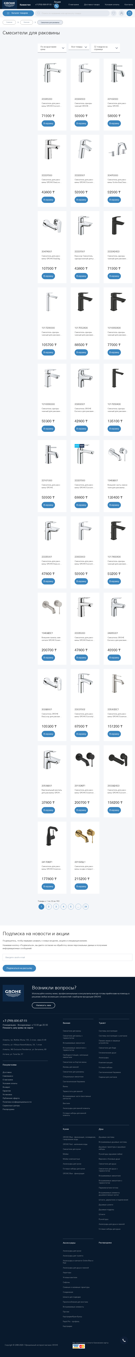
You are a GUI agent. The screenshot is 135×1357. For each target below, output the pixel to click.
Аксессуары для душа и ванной (112, 1224)
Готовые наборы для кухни (74, 1169)
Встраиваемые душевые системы (113, 1142)
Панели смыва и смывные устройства (109, 1042)
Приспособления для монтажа (75, 1302)
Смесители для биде (107, 1048)
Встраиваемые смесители (74, 1043)
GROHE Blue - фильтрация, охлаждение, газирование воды (79, 1138)
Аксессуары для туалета (73, 1256)
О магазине (8, 1080)
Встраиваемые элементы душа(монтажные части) (109, 1194)
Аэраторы (67, 1273)
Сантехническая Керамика (74, 1082)
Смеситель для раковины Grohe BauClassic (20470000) (118, 182)
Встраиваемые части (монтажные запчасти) (77, 1097)
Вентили (66, 1103)
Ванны (65, 1086)
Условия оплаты (10, 1083)
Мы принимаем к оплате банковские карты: (91, 1343)
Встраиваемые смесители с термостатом (74, 1049)
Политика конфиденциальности (17, 1102)
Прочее (66, 1312)
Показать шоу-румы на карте (18, 1027)
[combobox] (72, 13)
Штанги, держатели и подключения (113, 1200)
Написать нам (43, 1005)
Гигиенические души (107, 1053)
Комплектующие (105, 1063)
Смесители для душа (107, 1164)
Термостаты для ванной (73, 1091)
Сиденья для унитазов (108, 1077)
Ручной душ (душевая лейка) (110, 1154)
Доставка (7, 1072)
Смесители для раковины (73, 1072)
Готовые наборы (105, 1067)
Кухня (66, 1129)
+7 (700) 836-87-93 (15, 1020)
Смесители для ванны (72, 1031)
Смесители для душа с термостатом (108, 1170)
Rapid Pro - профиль (71, 1321)
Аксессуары (104, 1058)
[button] (43, 4)
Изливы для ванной (71, 1067)
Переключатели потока (108, 1188)
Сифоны (66, 1282)
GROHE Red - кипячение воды (75, 1144)
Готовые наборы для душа (109, 1229)
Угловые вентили (70, 1277)
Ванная (26, 22)
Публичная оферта (11, 1098)
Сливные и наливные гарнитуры (76, 1287)
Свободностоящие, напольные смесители (75, 1056)
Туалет (102, 1023)
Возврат (6, 1087)
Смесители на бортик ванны (74, 1062)
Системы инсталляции (108, 1031)
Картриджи (67, 1326)
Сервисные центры (11, 1106)
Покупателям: (10, 1065)
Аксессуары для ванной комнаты (76, 1108)
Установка (7, 1094)
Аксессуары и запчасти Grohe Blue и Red (78, 1262)
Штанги (102, 1214)
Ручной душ (103, 1219)
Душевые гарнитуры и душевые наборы (112, 1148)
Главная (9, 22)
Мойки (65, 1154)
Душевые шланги (106, 1205)
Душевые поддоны (106, 1210)
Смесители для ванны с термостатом (72, 1037)
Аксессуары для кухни (72, 1164)
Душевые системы (106, 1137)
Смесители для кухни (72, 1149)
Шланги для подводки (72, 1297)
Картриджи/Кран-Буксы (72, 1317)
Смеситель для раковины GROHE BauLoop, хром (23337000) (52, 182)
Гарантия (7, 1091)
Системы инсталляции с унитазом (113, 1036)
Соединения (68, 1292)
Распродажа (8, 1109)
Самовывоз (8, 1076)
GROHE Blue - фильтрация (73, 1173)
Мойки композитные (71, 1159)
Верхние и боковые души (109, 1159)
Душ (101, 1129)
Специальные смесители (73, 1077)
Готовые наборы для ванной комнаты (74, 1114)
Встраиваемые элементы (73, 1307)
